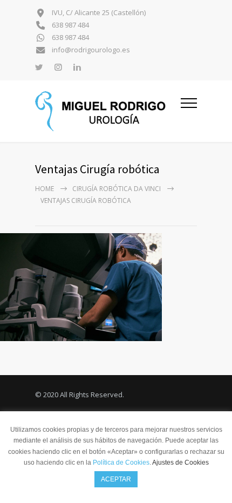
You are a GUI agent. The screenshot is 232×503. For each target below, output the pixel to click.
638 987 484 (69, 25)
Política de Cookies (121, 462)
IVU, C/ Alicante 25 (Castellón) (98, 12)
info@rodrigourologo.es (90, 49)
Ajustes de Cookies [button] (180, 462)
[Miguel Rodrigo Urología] (108, 111)
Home (44, 188)
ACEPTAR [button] (116, 479)
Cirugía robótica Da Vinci (116, 188)
